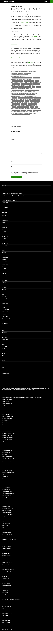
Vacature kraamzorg (23, 111)
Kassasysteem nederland (16, 121)
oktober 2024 (4, 222)
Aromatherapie (33, 71)
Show (3, 388)
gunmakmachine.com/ (6, 620)
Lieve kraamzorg (15, 99)
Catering (27, 82)
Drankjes (26, 85)
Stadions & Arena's (15, 110)
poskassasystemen (16, 105)
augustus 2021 (5, 264)
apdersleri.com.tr (5, 601)
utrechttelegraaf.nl (6, 452)
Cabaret (22, 82)
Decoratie (18, 85)
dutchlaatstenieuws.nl (6, 407)
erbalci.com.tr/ (5, 615)
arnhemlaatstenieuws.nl (7, 403)
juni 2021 (4, 268)
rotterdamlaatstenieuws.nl (7, 441)
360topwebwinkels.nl (6, 489)
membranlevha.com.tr (6, 560)
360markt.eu (5, 476)
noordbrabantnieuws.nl (7, 435)
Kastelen (29, 93)
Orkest (13, 102)
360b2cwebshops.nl (6, 466)
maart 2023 (4, 241)
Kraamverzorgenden (16, 96)
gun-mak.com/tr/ (5, 587)
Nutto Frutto (4, 337)
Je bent (37, 90)
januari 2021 (4, 275)
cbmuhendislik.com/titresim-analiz (9, 571)
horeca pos (30, 62)
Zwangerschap (15, 114)
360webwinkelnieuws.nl (7, 497)
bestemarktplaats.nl (6, 506)
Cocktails (38, 82)
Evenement (19, 387)
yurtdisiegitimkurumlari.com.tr (8, 597)
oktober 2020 (4, 280)
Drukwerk (32, 85)
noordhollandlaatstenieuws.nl (8, 437)
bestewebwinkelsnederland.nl (8, 508)
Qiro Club (4, 341)
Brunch (37, 80)
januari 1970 (4, 298)
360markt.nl (4, 474)
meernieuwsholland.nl (6, 429)
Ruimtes (46, 387)
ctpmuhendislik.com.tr (7, 606)
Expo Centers (23, 387)
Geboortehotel (22, 88)
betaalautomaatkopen (29, 80)
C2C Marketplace (5, 311)
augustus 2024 (5, 227)
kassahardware (23, 91)
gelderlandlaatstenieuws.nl (7, 416)
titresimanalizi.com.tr (6, 532)
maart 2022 (4, 254)
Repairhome (4, 346)
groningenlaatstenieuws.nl (7, 418)
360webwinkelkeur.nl (6, 495)
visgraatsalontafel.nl (6, 555)
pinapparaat (27, 102)
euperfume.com (5, 578)
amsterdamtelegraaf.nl (6, 401)
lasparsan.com (5, 557)
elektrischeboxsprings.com (7, 541)
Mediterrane (32, 99)
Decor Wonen (5, 321)
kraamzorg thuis (37, 97)
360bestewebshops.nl (6, 468)
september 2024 (5, 224)
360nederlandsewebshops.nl (8, 482)
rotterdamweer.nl (6, 448)
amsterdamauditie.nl (38, 397)
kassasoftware (32, 91)
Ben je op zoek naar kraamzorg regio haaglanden (22, 77)
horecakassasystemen (29, 90)
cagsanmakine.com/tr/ (6, 585)
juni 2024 (4, 229)
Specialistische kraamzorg (22, 108)
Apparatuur (25, 71)
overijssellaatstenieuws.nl (7, 439)
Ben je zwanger (37, 77)
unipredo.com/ (5, 594)
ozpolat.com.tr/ (5, 590)
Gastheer (28, 387)
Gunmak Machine (5, 202)
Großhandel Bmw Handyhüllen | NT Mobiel (10, 198)
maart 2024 (4, 234)
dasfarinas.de (5, 576)
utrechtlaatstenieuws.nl (7, 450)
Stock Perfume (5, 348)
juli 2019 (3, 294)
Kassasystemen (5, 325)
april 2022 (4, 252)
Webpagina (36, 111)
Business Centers (15, 82)
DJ (22, 85)
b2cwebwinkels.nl (6, 502)
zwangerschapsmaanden (25, 114)
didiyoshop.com (5, 580)
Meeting (37, 99)
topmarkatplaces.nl (6, 521)
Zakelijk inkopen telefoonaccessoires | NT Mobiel (12, 193)
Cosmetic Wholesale (6, 318)
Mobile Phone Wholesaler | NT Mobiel (9, 200)
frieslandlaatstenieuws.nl (7, 414)
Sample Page (46, 1)
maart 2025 (4, 215)
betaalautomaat (15, 79)
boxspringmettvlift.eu (6, 546)
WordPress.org (5, 378)
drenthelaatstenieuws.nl (7, 405)
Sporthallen (31, 108)
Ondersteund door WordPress (7, 629)
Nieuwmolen (4, 332)
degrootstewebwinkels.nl (7, 510)
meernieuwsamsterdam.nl (7, 426)
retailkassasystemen (32, 105)
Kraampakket (21, 94)
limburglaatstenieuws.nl (7, 424)
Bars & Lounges (27, 73)
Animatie (19, 71)
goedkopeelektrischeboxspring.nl (9, 539)
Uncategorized (19, 6)
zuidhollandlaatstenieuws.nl (8, 458)
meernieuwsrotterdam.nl (7, 431)
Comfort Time (5, 316)
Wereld (13, 113)
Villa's (30, 111)
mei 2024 (4, 231)
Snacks (13, 108)
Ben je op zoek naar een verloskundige (19, 74)
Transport (29, 110)
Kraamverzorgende (30, 94)
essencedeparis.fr (5, 574)
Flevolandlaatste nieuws (8, 1)
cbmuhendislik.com (6, 525)
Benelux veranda (5, 309)
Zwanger (34, 113)
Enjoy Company (5, 323)
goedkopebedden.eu (6, 550)
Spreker (37, 108)
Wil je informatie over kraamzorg (23, 113)
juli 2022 (3, 250)
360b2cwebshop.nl (6, 463)
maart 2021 (4, 273)
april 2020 (4, 289)
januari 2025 (4, 217)
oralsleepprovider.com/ (7, 613)
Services (49, 387)
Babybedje (21, 73)
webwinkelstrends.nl (6, 523)
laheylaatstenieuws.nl (6, 422)
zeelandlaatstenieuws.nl (7, 456)
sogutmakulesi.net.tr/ (6, 610)
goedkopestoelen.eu (6, 553)
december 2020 (5, 278)
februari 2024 (4, 236)
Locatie (22, 99)
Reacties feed (4, 375)
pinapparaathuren (35, 102)
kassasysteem (15, 93)
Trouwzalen (14, 111)
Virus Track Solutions (6, 358)
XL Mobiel (4, 362)
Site (12, 166)
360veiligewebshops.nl (7, 491)
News (3, 330)
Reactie (13, 139)
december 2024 (5, 220)
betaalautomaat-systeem (26, 79)
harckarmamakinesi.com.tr (7, 562)
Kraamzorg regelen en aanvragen (25, 97)
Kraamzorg (14, 97)
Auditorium (14, 73)
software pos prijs (24, 22)
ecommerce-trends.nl (6, 512)
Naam (12, 156)
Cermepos (13, 6)
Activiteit (14, 71)
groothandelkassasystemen (18, 90)
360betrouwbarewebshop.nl (8, 472)
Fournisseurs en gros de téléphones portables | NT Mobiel (13, 195)
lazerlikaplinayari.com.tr (7, 537)
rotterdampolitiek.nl (6, 443)
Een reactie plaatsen (24, 11)
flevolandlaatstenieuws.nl (7, 412)
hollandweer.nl (5, 420)
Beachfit (3, 307)
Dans (13, 85)
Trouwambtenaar (37, 110)
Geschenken (29, 88)
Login (3, 371)
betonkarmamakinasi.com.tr (8, 569)
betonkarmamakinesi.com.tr (8, 567)
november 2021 (5, 259)
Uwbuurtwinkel (5, 355)
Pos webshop (14, 44)
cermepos (33, 82)
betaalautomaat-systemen (17, 80)
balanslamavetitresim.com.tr (8, 527)
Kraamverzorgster (26, 96)
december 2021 (5, 257)
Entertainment (15, 387)
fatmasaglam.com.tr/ (6, 617)
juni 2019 (4, 296)
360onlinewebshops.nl (7, 487)
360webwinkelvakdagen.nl (7, 499)
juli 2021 (3, 266)
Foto (26, 387)
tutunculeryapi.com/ (6, 608)
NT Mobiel (4, 334)
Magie (26, 99)
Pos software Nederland (16, 125)
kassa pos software (17, 14)
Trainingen (23, 110)
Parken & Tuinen (20, 102)
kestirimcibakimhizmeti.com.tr (8, 534)
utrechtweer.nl (5, 454)
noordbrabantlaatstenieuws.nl (8, 433)
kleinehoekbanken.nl (6, 543)
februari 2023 (4, 243)
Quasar (3, 344)
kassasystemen (22, 93)
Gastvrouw (14, 88)
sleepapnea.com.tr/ (6, 622)
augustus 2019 (5, 291)
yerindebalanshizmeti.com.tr (8, 530)
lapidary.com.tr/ (5, 592)
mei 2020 (4, 287)
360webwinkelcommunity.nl (8, 493)
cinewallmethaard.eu (6, 548)
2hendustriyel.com (6, 583)
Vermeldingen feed (6, 373)
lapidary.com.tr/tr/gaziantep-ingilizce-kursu (11, 599)
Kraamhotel (14, 94)
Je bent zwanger (15, 91)
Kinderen (34, 93)
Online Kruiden (5, 339)
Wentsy (3, 360)
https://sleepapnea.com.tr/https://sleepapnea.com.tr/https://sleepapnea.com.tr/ (18, 397)
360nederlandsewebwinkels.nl (8, 485)
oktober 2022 (4, 247)
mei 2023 (4, 238)
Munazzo (4, 328)
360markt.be (5, 478)
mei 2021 (4, 271)
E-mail (13, 161)
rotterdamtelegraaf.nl (6, 445)
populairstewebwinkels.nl (7, 518)
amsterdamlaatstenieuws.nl (7, 399)
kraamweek (34, 96)
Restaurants (23, 105)
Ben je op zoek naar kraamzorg (18, 76)
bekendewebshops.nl (6, 504)
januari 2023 (4, 245)
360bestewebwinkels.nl (7, 470)
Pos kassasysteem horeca (16, 57)
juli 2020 (3, 282)
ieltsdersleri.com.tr (6, 604)
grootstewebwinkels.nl (7, 516)
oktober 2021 (4, 261)
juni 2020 (4, 284)
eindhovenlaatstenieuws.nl (7, 409)
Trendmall (4, 351)
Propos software (33, 36)
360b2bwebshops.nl (6, 461)
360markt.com (5, 480)
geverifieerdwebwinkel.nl (7, 514)
